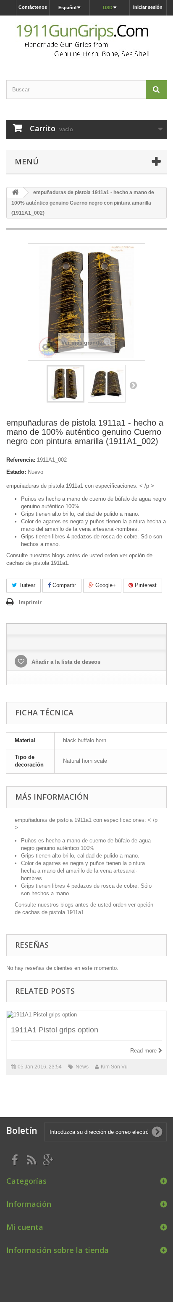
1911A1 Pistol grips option (54, 1030)
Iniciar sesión (148, 7)
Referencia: (20, 460)
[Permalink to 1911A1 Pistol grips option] (86, 1015)
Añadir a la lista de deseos (65, 662)
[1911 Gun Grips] (86, 40)
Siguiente (133, 385)
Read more (144, 1050)
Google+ (105, 585)
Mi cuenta (24, 1227)
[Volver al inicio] (15, 192)
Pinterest (145, 585)
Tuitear (26, 585)
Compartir (63, 585)
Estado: (16, 472)
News (82, 1067)
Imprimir (30, 602)
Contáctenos (32, 7)
